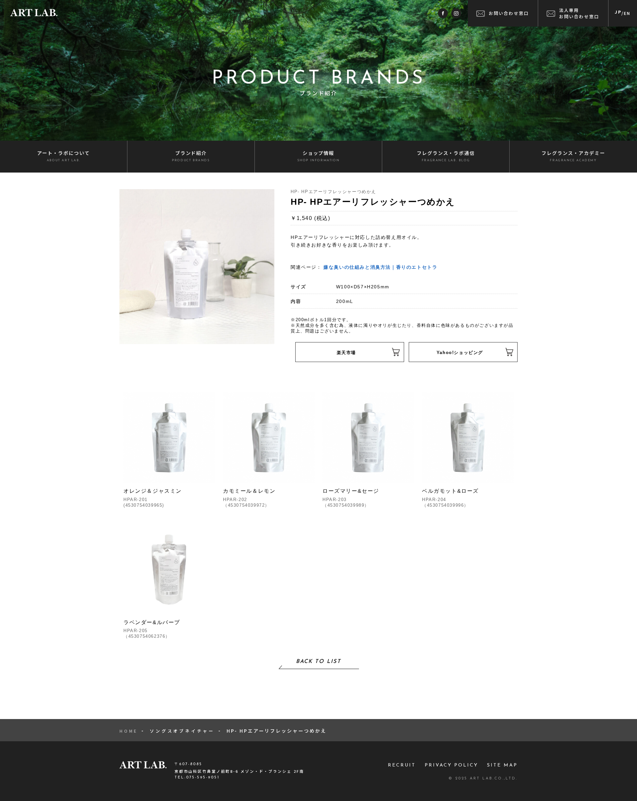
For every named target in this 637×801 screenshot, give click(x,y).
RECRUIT (402, 765)
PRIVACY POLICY (451, 765)
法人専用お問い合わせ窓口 (579, 13)
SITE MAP (502, 765)
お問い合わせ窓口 (509, 13)
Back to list (318, 661)
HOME (128, 731)
